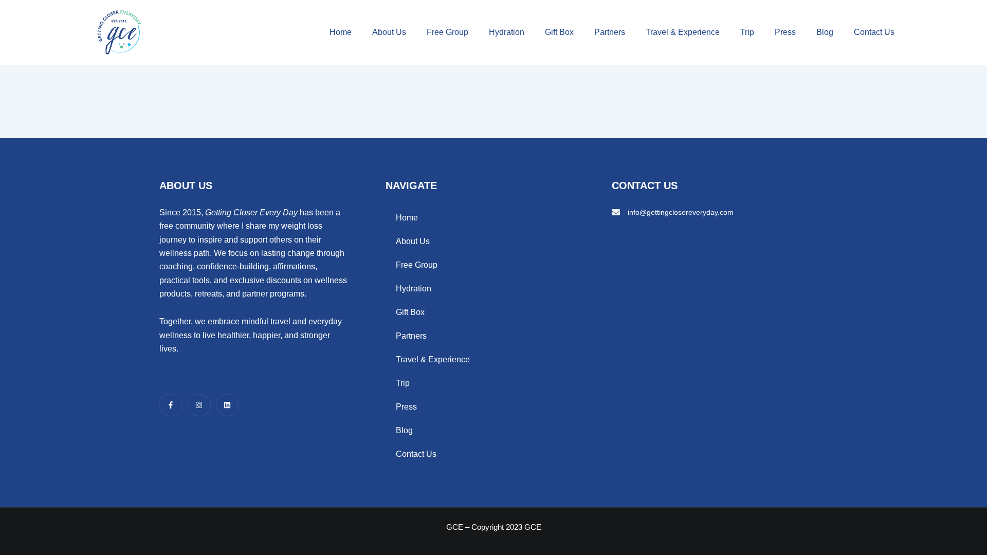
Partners (609, 32)
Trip (747, 32)
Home (341, 32)
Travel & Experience (683, 32)
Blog (824, 32)
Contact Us (874, 32)
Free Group (447, 32)
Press (785, 32)
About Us (389, 32)
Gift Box (559, 32)
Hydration (506, 32)
